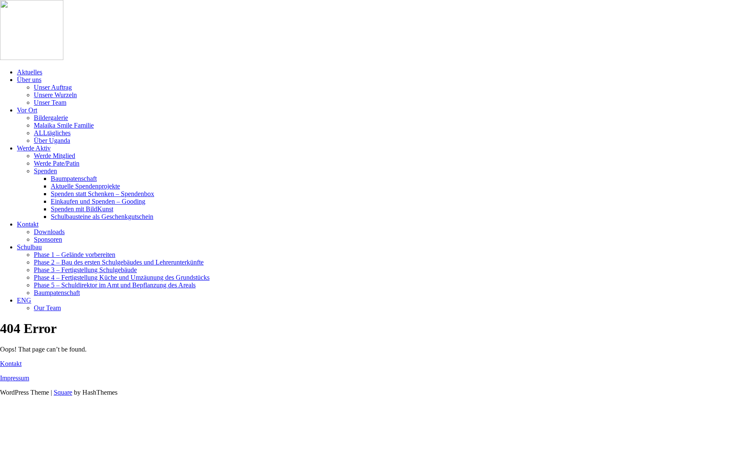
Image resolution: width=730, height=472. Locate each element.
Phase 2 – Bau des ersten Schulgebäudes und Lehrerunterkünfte (119, 262)
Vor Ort (27, 110)
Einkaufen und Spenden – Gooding (98, 201)
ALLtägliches (52, 132)
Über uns (29, 79)
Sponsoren (48, 239)
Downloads (49, 231)
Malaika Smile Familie (64, 125)
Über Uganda (52, 140)
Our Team (47, 307)
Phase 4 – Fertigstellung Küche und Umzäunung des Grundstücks (122, 277)
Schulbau (29, 247)
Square (63, 392)
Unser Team (50, 102)
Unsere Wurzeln (55, 94)
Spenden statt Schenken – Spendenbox (102, 193)
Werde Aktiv (34, 148)
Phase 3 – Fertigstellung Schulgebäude (85, 269)
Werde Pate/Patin (56, 163)
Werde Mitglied (54, 155)
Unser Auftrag (53, 87)
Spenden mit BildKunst (82, 209)
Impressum (14, 378)
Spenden (45, 171)
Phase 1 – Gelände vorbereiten (74, 254)
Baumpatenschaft (74, 178)
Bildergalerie (51, 117)
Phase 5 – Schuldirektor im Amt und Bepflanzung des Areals (115, 285)
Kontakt (27, 224)
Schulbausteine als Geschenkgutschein (102, 216)
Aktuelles (29, 72)
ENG (24, 300)
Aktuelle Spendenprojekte (85, 186)
